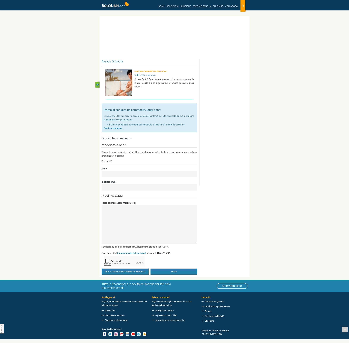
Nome (104, 168)
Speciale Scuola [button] (202, 6)
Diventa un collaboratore (116, 320)
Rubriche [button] (185, 6)
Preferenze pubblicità (214, 316)
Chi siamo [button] (218, 6)
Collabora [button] (231, 6)
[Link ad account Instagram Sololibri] (116, 334)
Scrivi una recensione (114, 315)
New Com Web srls (221, 331)
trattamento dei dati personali (131, 253)
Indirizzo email (109, 182)
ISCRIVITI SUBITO (232, 285)
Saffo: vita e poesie (145, 75)
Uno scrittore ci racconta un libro (170, 320)
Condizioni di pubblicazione (217, 306)
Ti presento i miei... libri (166, 315)
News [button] (161, 6)
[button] (114, 128)
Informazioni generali (214, 301)
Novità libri (110, 310)
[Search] (242, 6)
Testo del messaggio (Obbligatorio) (119, 203)
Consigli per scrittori (164, 310)
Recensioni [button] (172, 6)
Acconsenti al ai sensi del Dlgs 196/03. (137, 253)
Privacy (208, 311)
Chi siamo (209, 321)
